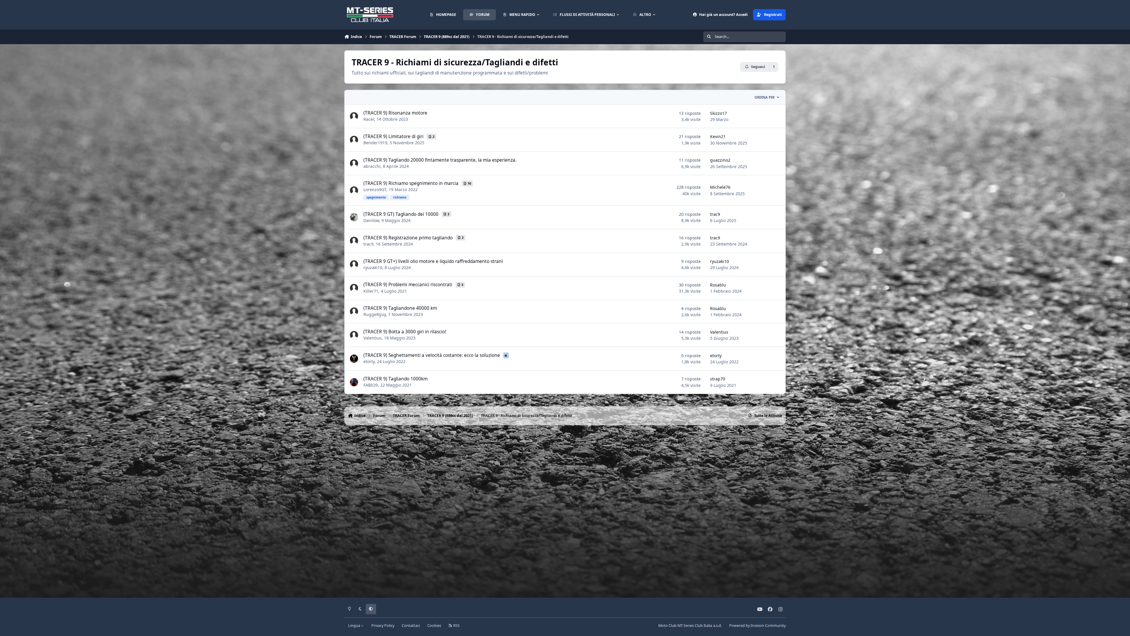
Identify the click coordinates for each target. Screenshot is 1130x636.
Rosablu (718, 285)
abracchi (371, 166)
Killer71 (370, 291)
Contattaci (411, 625)
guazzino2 (720, 160)
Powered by (757, 625)
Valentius (372, 338)
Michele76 (720, 187)
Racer (368, 119)
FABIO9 (370, 385)
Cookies (434, 625)
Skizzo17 (718, 113)
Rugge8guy (374, 314)
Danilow (371, 220)
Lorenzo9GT (374, 189)
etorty (369, 361)
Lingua (354, 625)
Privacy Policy (382, 625)
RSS (456, 625)
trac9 (715, 214)
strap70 (717, 379)
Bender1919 (375, 142)
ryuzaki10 (372, 267)
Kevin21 (718, 136)
